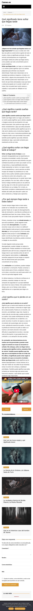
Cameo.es (6, 2)
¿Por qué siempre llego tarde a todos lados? (15, 101)
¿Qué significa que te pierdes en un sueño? (16, 103)
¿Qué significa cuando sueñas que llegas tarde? (16, 97)
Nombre (4, 557)
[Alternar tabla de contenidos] (27, 95)
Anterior (7, 409)
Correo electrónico (7, 564)
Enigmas (9, 25)
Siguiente (25, 409)
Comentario (5, 548)
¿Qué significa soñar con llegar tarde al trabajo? (16, 99)
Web (3, 571)
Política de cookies (20, 608)
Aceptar (11, 608)
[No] (31, 606)
